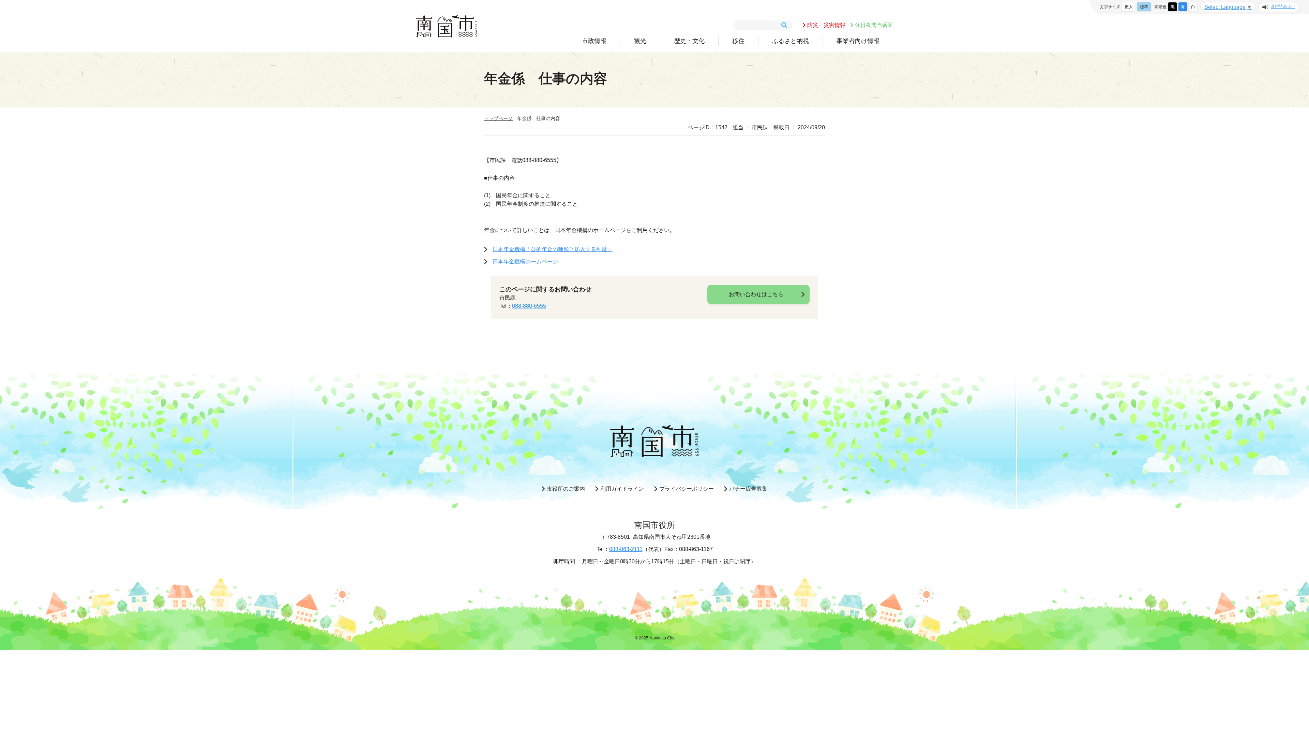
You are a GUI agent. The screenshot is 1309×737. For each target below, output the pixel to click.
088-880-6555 (529, 306)
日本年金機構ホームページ (525, 261)
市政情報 (594, 41)
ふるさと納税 (790, 41)
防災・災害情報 (826, 25)
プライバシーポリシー (686, 489)
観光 (640, 41)
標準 (1144, 6)
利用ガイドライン (622, 489)
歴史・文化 (689, 41)
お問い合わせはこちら (756, 294)
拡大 (1129, 6)
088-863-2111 (626, 549)
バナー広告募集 (748, 489)
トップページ (498, 118)
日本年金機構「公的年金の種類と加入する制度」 (553, 249)
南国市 (446, 26)
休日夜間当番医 (874, 25)
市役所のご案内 (566, 489)
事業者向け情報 (858, 41)
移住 (738, 41)
